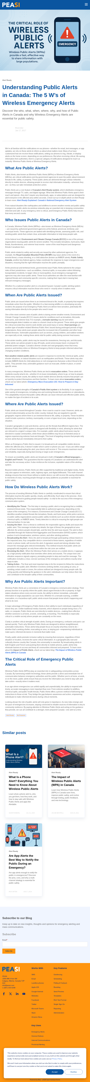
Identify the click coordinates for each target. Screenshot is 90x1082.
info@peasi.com (8, 985)
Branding (57, 987)
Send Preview (59, 991)
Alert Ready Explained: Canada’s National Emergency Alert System (46, 200)
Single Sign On (59, 1004)
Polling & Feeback (60, 983)
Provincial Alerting (38, 1044)
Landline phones (38, 983)
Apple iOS (35, 987)
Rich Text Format (60, 1000)
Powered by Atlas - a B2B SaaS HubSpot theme (45, 1080)
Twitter (34, 1004)
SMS (33, 974)
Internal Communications (41, 1040)
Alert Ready (10, 715)
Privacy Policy (57, 1059)
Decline (74, 1072)
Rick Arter (19, 128)
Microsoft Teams (38, 1008)
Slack (34, 1013)
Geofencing (58, 974)
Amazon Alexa (37, 1017)
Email (34, 979)
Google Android (37, 991)
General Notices (37, 1036)
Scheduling (58, 979)
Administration (59, 1013)
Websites (35, 996)
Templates (57, 996)
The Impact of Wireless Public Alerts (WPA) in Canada (66, 780)
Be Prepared (21, 715)
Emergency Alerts (38, 1032)
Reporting (57, 1008)
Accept (55, 1072)
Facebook (35, 1000)
